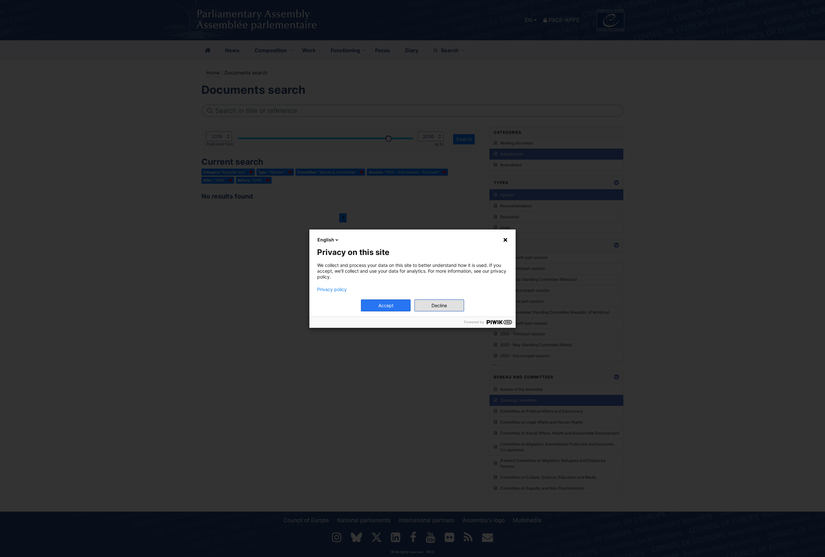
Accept (385, 305)
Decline (439, 305)
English (325, 239)
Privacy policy (332, 289)
